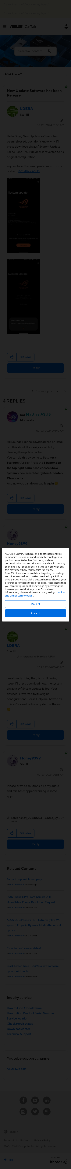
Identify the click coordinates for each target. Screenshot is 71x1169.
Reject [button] (35, 604)
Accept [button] (35, 613)
